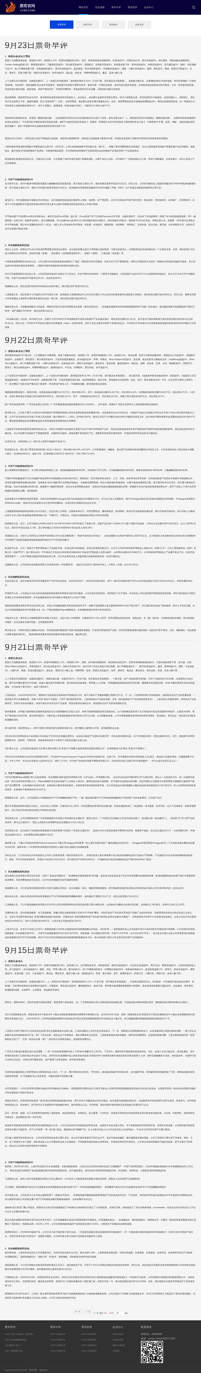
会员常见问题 (118, 1340)
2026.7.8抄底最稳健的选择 (15, 1340)
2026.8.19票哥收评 (89, 1340)
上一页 (88, 1311)
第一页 (77, 1311)
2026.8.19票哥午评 (57, 1340)
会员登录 (116, 1351)
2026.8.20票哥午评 (57, 1334)
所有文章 (139, 24)
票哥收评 (113, 24)
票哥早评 (62, 24)
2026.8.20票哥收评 (89, 1334)
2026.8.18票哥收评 (89, 1345)
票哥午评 (87, 24)
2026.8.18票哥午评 (57, 1345)
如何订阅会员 (118, 1334)
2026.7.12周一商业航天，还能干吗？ (19, 1334)
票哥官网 (33, 1370)
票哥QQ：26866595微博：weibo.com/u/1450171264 (158, 1336)
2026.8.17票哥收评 (89, 1351)
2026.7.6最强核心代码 (14, 1351)
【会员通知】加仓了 (13, 1345)
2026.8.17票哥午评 (57, 1351)
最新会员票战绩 (119, 1345)
